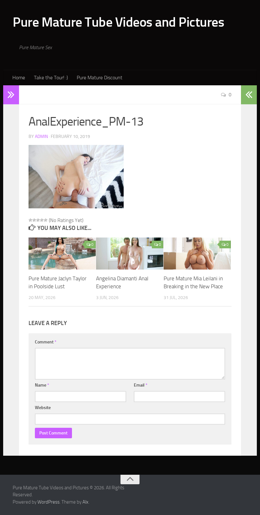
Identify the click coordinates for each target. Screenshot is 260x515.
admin (41, 136)
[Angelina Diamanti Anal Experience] (129, 253)
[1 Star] (30, 220)
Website (43, 407)
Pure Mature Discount (99, 78)
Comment (45, 342)
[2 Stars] (34, 220)
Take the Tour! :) (51, 78)
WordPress (48, 502)
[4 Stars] (42, 220)
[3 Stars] (38, 220)
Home (18, 78)
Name (42, 385)
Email (140, 385)
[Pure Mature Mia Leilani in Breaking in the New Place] (197, 253)
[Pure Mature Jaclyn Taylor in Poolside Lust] (62, 253)
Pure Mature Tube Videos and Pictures (118, 22)
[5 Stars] (46, 220)
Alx (85, 502)
